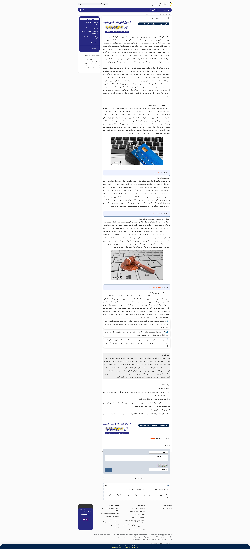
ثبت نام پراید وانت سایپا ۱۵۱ (137, 508)
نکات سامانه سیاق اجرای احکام (90, 37)
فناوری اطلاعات (152, 10)
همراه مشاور (164, 10)
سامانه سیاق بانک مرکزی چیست (90, 23)
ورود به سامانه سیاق (91, 27)
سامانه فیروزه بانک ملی (155, 172)
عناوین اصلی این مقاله (89, 19)
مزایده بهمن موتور (139, 514)
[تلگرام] (84, 519)
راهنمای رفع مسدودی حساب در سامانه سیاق (90, 32)
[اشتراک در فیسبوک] (153, 438)
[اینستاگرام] (87, 519)
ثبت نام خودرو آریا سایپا (138, 517)
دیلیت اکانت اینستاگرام (112, 516)
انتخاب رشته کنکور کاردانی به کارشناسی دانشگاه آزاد (133, 525)
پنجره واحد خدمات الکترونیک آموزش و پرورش (108, 509)
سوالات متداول (92, 48)
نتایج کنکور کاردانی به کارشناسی (135, 529)
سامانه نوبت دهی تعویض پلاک (110, 522)
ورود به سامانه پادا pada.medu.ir (109, 513)
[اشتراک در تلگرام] (151, 438)
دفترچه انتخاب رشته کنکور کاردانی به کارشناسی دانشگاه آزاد (134, 521)
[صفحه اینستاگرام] (83, 10)
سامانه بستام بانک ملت (155, 287)
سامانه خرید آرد (114, 519)
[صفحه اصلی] (170, 3)
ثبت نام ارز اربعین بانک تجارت (136, 511)
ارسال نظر (108, 470)
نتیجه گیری (93, 42)
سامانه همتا (115, 527)
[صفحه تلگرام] (80, 10)
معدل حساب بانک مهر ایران (154, 213)
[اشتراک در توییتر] (154, 438)
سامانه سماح (114, 525)
